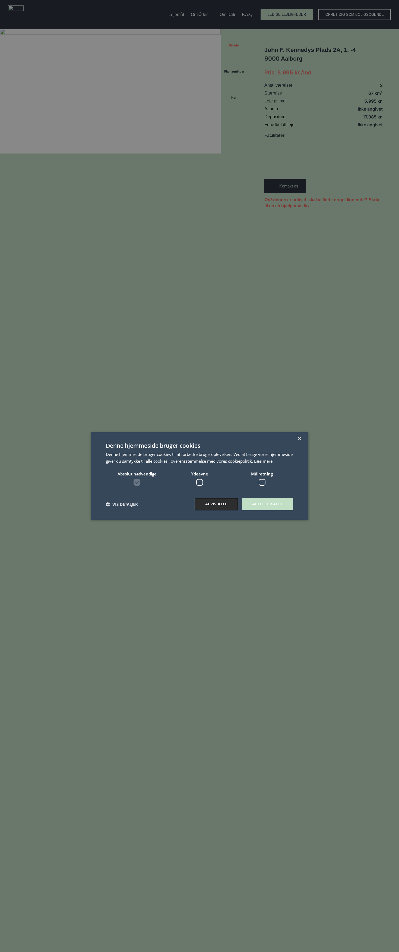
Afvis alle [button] (216, 503)
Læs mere (263, 461)
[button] (122, 504)
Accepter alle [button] (267, 503)
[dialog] (199, 476)
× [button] (299, 439)
